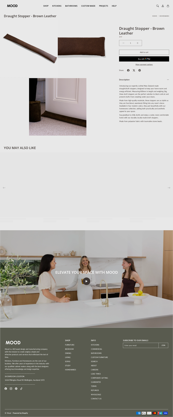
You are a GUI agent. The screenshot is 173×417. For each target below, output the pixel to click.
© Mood (8, 413)
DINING (68, 353)
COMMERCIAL (96, 349)
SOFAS (67, 361)
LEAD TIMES (96, 374)
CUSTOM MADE (88, 6)
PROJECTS (103, 6)
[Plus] (137, 43)
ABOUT (94, 366)
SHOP (45, 6)
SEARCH (94, 361)
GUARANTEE (96, 382)
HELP (114, 6)
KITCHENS (56, 6)
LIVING (68, 357)
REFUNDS (95, 390)
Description (124, 79)
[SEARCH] (157, 5)
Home (154, 16)
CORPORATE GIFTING (99, 378)
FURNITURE (69, 345)
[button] (128, 70)
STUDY (67, 366)
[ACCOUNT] (162, 5)
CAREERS (94, 370)
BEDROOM (69, 349)
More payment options (144, 65)
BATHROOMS (71, 6)
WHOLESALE (96, 395)
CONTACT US (96, 399)
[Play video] (86, 281)
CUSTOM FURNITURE (99, 357)
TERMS (94, 386)
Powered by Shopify (20, 413)
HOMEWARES (164, 16)
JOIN (163, 345)
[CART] (168, 5)
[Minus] (123, 43)
